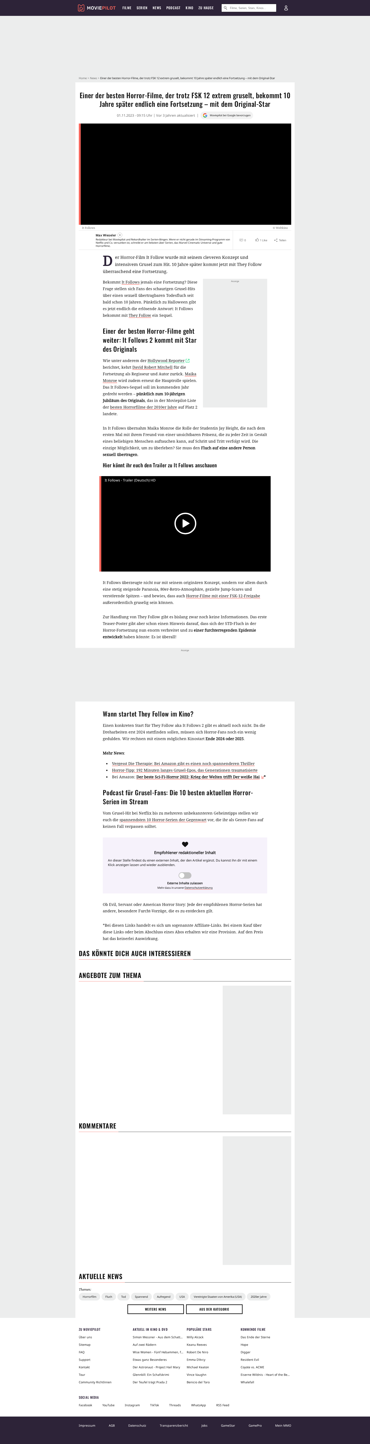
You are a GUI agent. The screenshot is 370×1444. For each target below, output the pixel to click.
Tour (82, 1375)
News (93, 78)
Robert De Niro (197, 1352)
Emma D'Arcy (196, 1360)
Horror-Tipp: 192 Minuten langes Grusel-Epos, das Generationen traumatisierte (185, 770)
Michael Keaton (198, 1367)
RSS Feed (222, 1405)
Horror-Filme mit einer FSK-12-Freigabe (223, 595)
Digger (246, 1352)
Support (84, 1360)
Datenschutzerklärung (199, 888)
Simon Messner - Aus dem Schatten (158, 1337)
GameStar (228, 1425)
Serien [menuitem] (142, 7)
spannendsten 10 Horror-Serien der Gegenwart (162, 819)
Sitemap (85, 1345)
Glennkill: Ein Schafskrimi (151, 1375)
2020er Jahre (259, 1297)
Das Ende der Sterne (255, 1337)
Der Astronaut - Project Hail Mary (156, 1367)
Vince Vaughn (196, 1375)
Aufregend (163, 1297)
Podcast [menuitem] (173, 7)
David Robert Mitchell (152, 367)
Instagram (132, 1405)
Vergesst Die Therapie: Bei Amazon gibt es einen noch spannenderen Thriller (183, 763)
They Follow (140, 315)
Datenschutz (137, 1425)
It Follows (131, 282)
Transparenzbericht (174, 1425)
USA (182, 1297)
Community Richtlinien (95, 1382)
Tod (123, 1297)
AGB (112, 1425)
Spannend (141, 1297)
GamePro (255, 1425)
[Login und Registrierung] (286, 8)
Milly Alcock (195, 1337)
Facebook (85, 1405)
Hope (244, 1345)
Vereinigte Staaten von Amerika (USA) (218, 1297)
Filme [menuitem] (126, 7)
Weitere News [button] (156, 1309)
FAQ (82, 1352)
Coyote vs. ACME (252, 1367)
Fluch (108, 1297)
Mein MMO (283, 1425)
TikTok (154, 1405)
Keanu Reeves (197, 1345)
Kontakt (84, 1367)
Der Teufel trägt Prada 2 (150, 1382)
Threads (175, 1405)
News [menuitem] (157, 7)
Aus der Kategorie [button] (214, 1309)
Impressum (87, 1425)
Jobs (204, 1425)
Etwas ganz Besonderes (150, 1360)
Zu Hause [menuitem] (206, 7)
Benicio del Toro (198, 1382)
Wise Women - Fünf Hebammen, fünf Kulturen (158, 1352)
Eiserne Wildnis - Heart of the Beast (266, 1375)
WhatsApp (198, 1405)
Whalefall (247, 1382)
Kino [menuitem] (189, 7)
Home (83, 78)
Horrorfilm (89, 1297)
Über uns (85, 1337)
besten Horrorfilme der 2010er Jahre (143, 407)
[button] (261, 240)
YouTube (108, 1405)
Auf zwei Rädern (144, 1345)
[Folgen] (120, 235)
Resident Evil (250, 1360)
